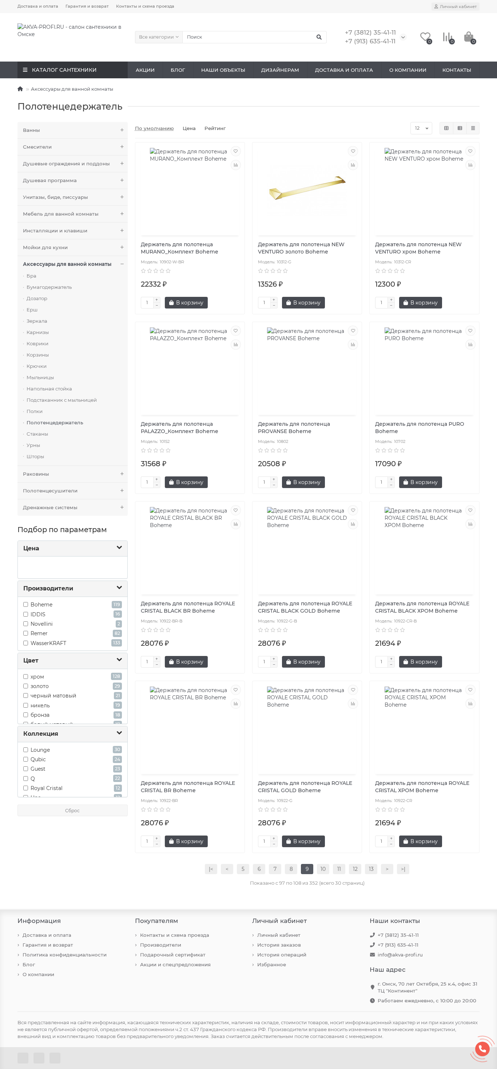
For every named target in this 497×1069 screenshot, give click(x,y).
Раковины (36, 474)
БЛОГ (178, 70)
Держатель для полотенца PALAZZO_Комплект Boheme (179, 428)
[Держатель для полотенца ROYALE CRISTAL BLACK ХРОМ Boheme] (424, 549)
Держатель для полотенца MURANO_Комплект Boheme (179, 248)
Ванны (31, 130)
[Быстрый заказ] (220, 302)
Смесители (37, 147)
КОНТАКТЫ (456, 70)
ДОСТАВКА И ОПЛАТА (344, 70)
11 (339, 869)
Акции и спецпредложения (175, 964)
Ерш (32, 310)
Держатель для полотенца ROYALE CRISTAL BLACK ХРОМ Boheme (422, 607)
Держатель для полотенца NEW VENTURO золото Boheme (301, 248)
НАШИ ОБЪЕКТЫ (223, 70)
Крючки (37, 366)
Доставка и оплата (37, 6)
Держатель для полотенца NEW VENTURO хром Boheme (418, 248)
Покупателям (156, 920)
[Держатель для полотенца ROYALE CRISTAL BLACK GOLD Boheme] (307, 549)
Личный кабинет (279, 920)
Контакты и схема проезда (145, 6)
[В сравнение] (236, 165)
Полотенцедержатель (55, 422)
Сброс (72, 810)
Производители (160, 945)
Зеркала (37, 321)
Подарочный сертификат (173, 955)
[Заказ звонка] (482, 1049)
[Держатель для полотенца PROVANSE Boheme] (307, 369)
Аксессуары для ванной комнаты (72, 89)
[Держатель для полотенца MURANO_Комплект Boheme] (190, 190)
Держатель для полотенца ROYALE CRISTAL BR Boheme (188, 787)
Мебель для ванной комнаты (61, 214)
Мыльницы (40, 377)
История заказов (279, 945)
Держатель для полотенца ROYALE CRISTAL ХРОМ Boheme (422, 787)
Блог (29, 964)
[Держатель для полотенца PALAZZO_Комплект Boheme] (190, 369)
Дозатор (37, 298)
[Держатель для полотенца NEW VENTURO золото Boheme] (307, 190)
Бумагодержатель (49, 287)
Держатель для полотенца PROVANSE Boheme (294, 428)
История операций (281, 955)
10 (323, 869)
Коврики (37, 343)
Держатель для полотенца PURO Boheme (419, 428)
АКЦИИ (145, 70)
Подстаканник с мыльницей (62, 400)
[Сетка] (446, 128)
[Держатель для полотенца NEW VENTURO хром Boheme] (424, 190)
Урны (33, 445)
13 (371, 869)
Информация (39, 920)
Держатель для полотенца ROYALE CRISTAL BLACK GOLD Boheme (305, 607)
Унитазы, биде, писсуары (55, 197)
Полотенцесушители (50, 491)
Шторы (35, 456)
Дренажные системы (50, 507)
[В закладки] (236, 151)
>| (403, 869)
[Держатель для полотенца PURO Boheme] (424, 369)
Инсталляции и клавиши (55, 230)
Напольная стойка (49, 389)
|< (211, 869)
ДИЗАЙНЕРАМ (280, 70)
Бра (31, 276)
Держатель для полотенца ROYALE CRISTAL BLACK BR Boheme (188, 607)
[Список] (460, 128)
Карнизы (38, 332)
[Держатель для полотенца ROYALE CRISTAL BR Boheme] (190, 728)
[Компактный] (473, 128)
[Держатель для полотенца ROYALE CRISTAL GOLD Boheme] (307, 728)
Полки (35, 411)
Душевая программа (50, 180)
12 (355, 869)
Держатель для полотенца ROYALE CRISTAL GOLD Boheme (305, 787)
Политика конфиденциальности (65, 955)
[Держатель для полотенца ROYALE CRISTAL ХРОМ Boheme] (424, 728)
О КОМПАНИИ (407, 70)
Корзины (38, 355)
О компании (38, 974)
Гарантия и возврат (87, 6)
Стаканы (37, 434)
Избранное (271, 964)
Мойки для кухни (45, 247)
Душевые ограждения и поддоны (66, 163)
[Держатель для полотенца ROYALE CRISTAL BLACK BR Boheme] (190, 549)
